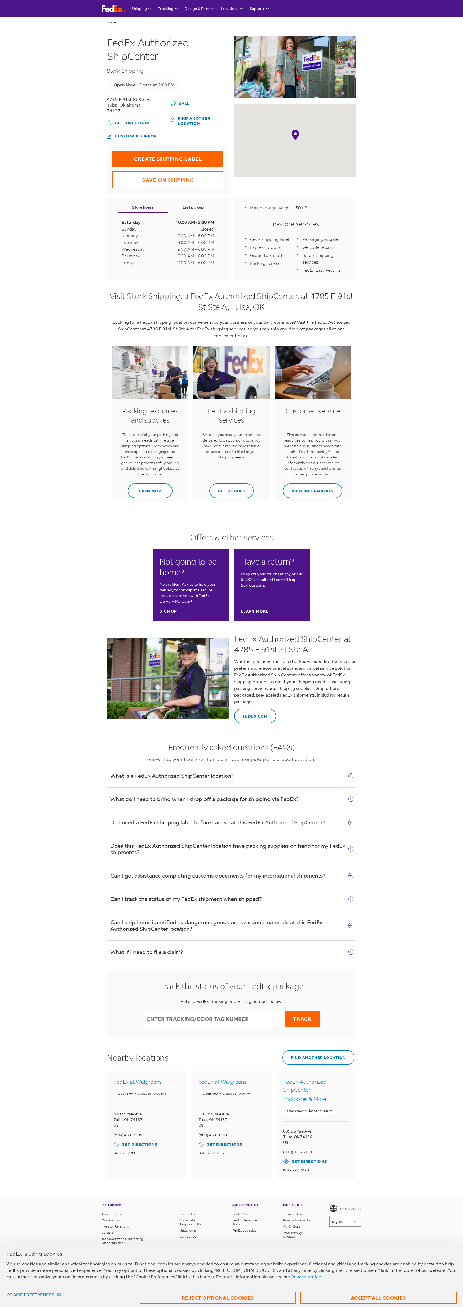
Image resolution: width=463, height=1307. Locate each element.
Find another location (194, 121)
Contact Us (188, 1237)
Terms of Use (293, 1214)
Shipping (139, 8)
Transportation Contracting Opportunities (122, 1241)
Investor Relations (115, 1226)
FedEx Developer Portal (245, 1222)
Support (257, 8)
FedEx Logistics (244, 1230)
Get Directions (129, 122)
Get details (227, 488)
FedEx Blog (188, 1214)
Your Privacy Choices (292, 1234)
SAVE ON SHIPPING (153, 177)
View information (308, 488)
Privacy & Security (296, 1220)
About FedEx (111, 1214)
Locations (229, 8)
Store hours (143, 207)
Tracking (165, 8)
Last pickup (193, 207)
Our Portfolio (111, 1220)
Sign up (168, 611)
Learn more (146, 488)
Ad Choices (291, 1226)
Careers (108, 1232)
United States (350, 1209)
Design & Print (197, 8)
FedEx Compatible (246, 1214)
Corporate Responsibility (190, 1222)
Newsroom (188, 1230)
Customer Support (133, 135)
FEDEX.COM (251, 714)
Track (302, 1018)
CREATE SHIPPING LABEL (157, 156)
